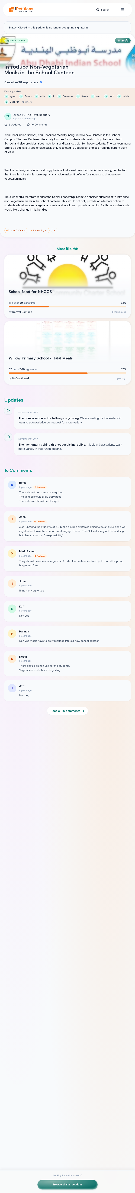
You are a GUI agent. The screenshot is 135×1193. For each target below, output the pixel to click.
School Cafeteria (15, 230)
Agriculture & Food (16, 40)
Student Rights (39, 230)
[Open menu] (122, 10)
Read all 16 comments (67, 711)
